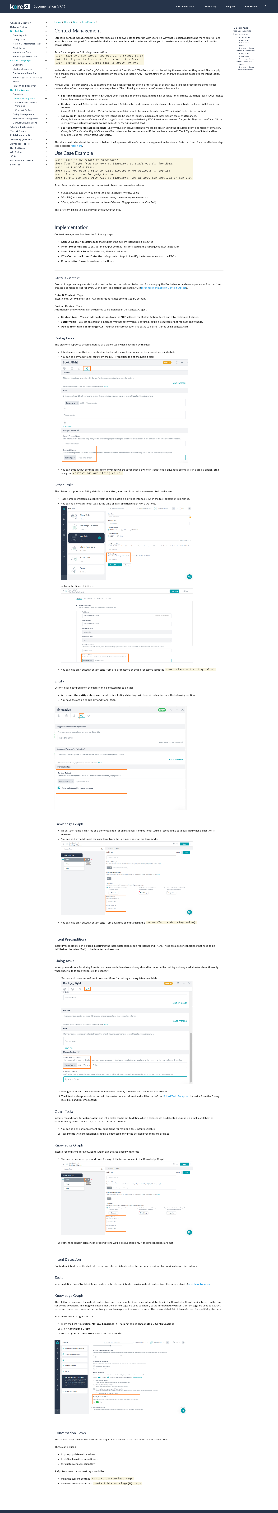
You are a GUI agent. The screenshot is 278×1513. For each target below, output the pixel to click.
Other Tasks (244, 43)
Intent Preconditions (245, 51)
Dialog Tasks (244, 40)
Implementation (241, 34)
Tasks (241, 64)
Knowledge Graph (246, 48)
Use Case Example (242, 31)
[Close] (270, 6)
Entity (241, 45)
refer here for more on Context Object (163, 287)
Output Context (243, 37)
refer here (76, 145)
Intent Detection (244, 61)
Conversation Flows (245, 70)
